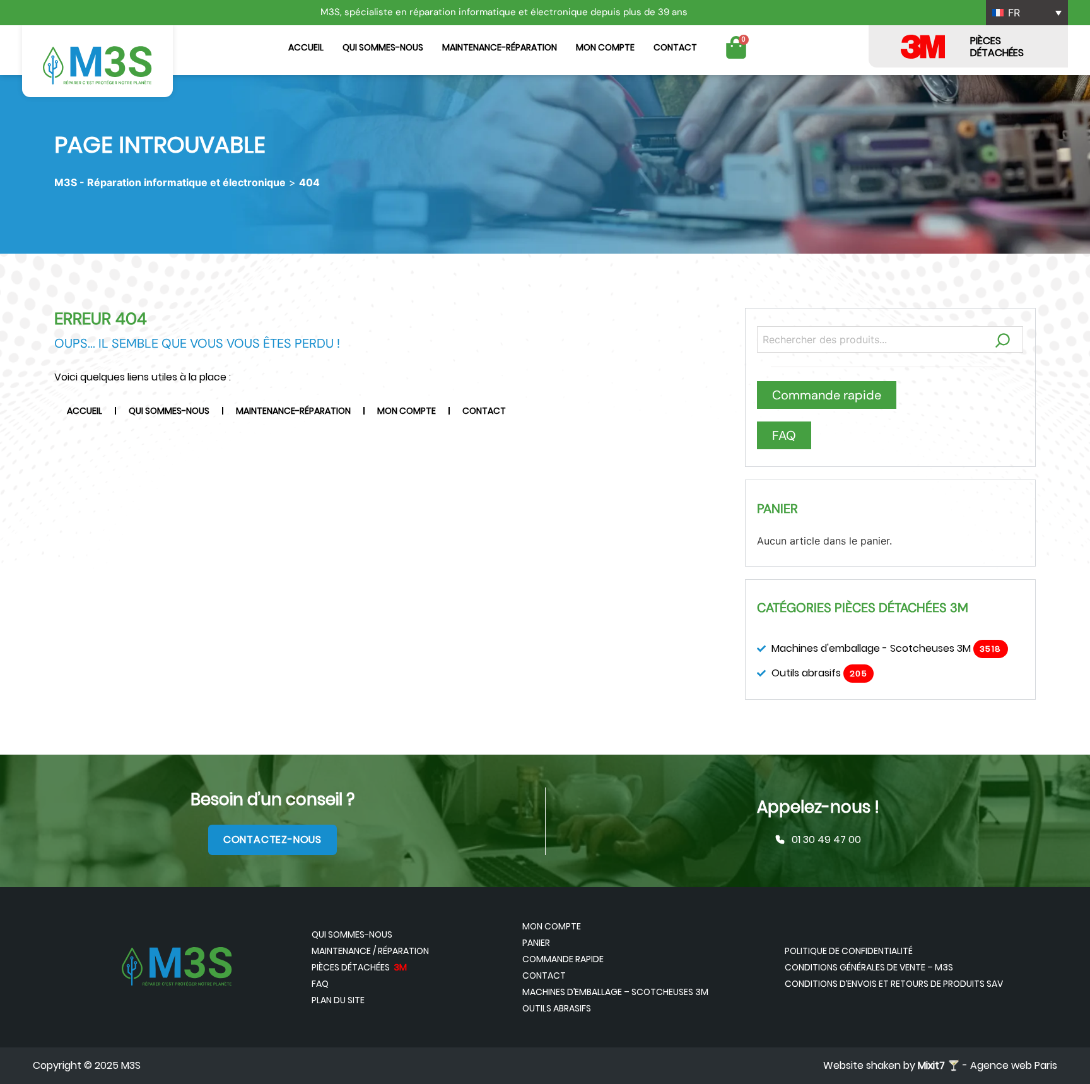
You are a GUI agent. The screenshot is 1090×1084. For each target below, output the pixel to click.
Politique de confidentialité (849, 951)
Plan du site (338, 1000)
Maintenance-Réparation (499, 47)
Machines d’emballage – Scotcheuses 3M (615, 992)
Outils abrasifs (556, 1008)
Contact (675, 47)
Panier (536, 942)
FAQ (320, 983)
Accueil (306, 47)
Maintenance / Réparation (370, 951)
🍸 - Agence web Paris (987, 1065)
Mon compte (605, 47)
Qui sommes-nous (383, 47)
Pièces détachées (359, 967)
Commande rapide (563, 959)
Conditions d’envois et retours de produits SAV (894, 983)
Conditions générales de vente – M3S (869, 967)
